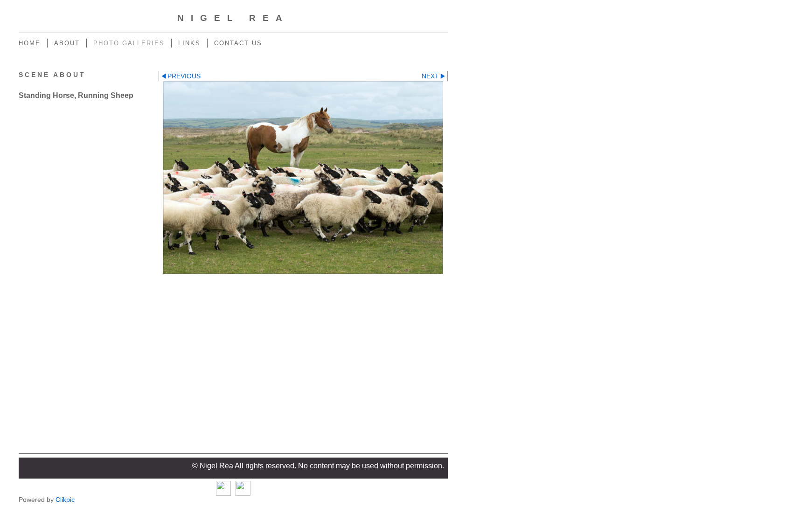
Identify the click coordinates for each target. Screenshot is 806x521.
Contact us (238, 43)
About (67, 43)
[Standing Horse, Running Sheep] (303, 177)
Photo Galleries (129, 43)
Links (189, 43)
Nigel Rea (233, 18)
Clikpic (65, 499)
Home (30, 43)
